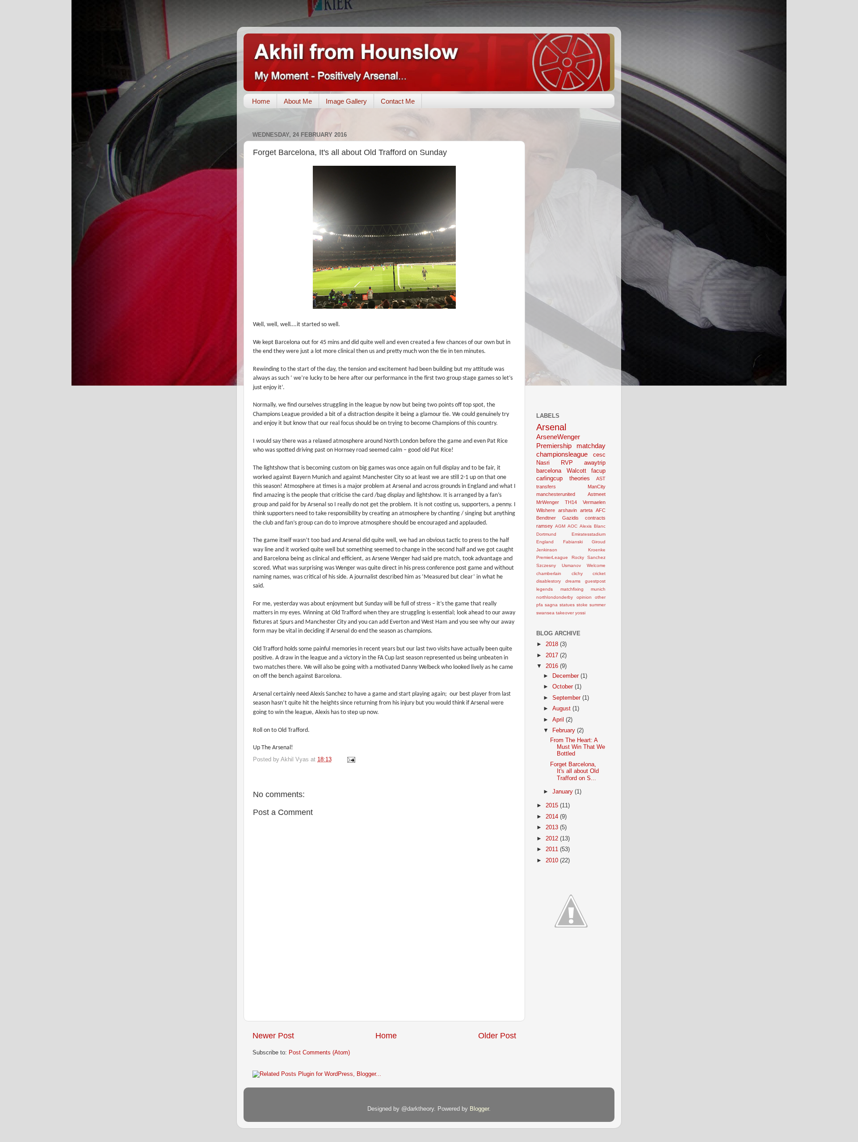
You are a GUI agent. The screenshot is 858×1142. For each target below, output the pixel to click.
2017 (553, 655)
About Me (298, 101)
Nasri (543, 463)
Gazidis (570, 518)
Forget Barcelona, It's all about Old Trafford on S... (574, 771)
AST (601, 478)
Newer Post (273, 1035)
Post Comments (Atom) (319, 1053)
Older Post (497, 1035)
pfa (539, 604)
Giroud (599, 541)
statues (567, 604)
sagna (551, 604)
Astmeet (597, 494)
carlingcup (549, 478)
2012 (553, 839)
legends (544, 589)
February (564, 730)
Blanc (600, 526)
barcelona (548, 471)
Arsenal (551, 427)
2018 (553, 644)
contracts (595, 518)
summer (597, 604)
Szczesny (546, 565)
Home (261, 101)
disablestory (548, 581)
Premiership (554, 445)
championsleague (562, 454)
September (567, 698)
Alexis (586, 526)
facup (598, 471)
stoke (582, 604)
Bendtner (546, 518)
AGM (560, 526)
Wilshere (545, 510)
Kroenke (597, 549)
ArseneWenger (558, 437)
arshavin (567, 510)
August (562, 708)
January (563, 792)
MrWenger (547, 502)
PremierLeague (552, 557)
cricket (599, 573)
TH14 (571, 502)
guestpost (595, 581)
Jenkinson (546, 549)
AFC (601, 510)
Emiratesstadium (589, 534)
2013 (553, 827)
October (563, 687)
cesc (599, 455)
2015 (553, 805)
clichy (577, 573)
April (559, 720)
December (566, 676)
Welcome (596, 565)
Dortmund (546, 534)
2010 (553, 860)
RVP (567, 463)
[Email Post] (351, 759)
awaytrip (595, 463)
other (600, 597)
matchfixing (572, 589)
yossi (580, 612)
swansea (545, 612)
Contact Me (398, 101)
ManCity (597, 486)
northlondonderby (554, 597)
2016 (553, 666)
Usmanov (571, 565)
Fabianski (573, 541)
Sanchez (596, 557)
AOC (572, 526)
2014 (553, 817)
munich (598, 589)
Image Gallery (346, 101)
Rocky (578, 557)
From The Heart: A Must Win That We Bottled (577, 747)
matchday (591, 445)
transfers (546, 486)
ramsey (544, 526)
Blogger (479, 1109)
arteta (586, 510)
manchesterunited (555, 494)
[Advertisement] (572, 262)
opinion (584, 597)
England (545, 541)
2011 (553, 849)
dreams (572, 581)
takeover (565, 612)
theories (579, 478)
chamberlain (548, 573)
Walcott (576, 471)
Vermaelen (594, 502)
